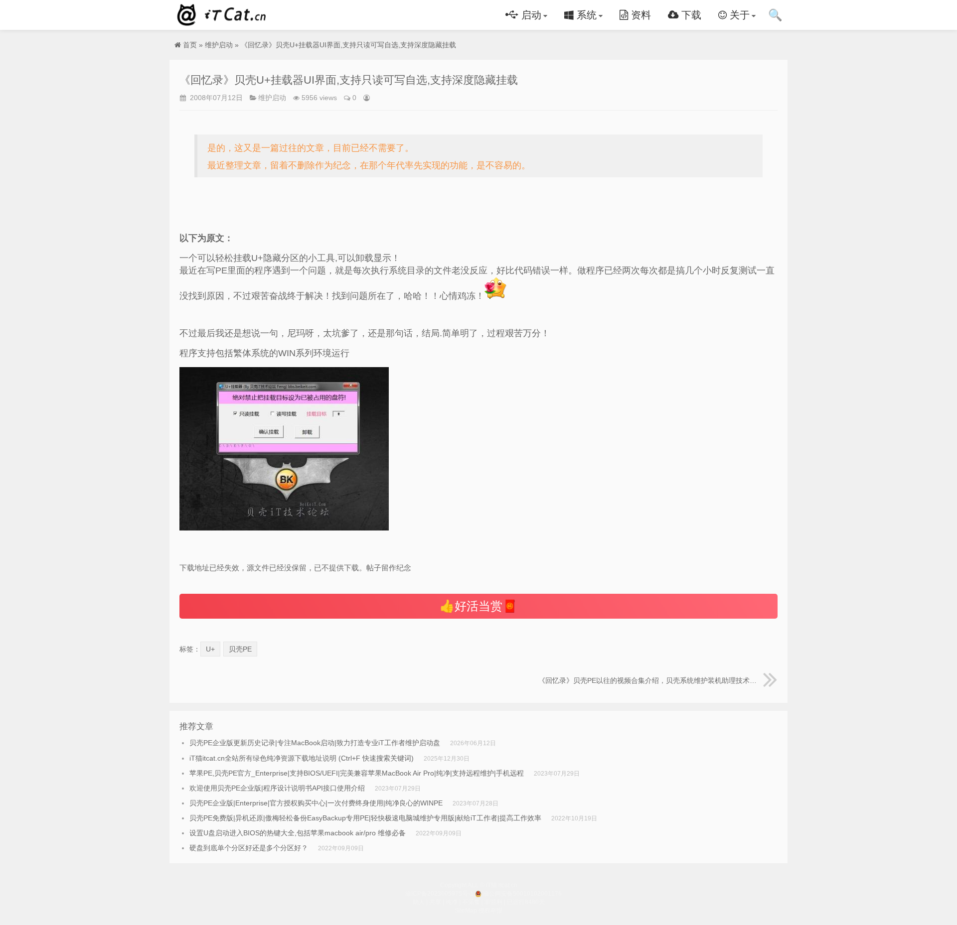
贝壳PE (240, 649)
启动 (529, 14)
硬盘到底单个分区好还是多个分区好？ (248, 848)
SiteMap (466, 910)
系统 (585, 14)
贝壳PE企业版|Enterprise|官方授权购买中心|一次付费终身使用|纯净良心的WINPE (316, 803)
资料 (639, 14)
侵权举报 (490, 910)
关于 (738, 14)
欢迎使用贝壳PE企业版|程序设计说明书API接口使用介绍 (277, 788)
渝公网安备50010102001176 (522, 893)
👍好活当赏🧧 (478, 606)
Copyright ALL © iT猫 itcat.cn (478, 885)
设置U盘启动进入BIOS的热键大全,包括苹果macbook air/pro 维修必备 (297, 833)
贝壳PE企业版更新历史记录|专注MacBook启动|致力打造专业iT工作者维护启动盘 (314, 743)
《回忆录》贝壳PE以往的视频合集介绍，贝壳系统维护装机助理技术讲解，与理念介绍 (658, 680)
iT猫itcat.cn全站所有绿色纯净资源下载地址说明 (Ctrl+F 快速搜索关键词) (301, 758)
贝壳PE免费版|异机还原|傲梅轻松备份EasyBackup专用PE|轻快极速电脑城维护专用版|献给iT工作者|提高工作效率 (365, 818)
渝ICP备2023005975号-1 (439, 893)
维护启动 (219, 45)
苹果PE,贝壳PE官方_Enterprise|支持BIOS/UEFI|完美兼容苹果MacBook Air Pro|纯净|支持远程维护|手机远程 (356, 773)
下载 (689, 14)
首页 (190, 45)
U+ (210, 649)
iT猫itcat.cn (223, 14)
